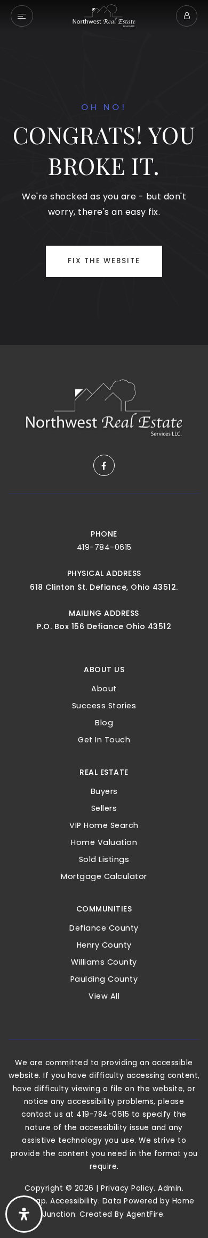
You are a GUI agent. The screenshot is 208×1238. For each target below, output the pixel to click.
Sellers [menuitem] (104, 808)
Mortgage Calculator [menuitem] (104, 876)
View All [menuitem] (104, 996)
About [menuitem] (104, 688)
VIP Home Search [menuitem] (104, 825)
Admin (170, 1188)
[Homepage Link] (104, 15)
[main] (104, 172)
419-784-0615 (104, 547)
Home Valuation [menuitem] (104, 842)
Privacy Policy (127, 1188)
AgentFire (145, 1214)
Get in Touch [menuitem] (104, 739)
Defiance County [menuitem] (104, 928)
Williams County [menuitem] (104, 962)
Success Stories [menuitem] (104, 705)
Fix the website (104, 261)
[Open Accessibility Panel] (24, 1214)
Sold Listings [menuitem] (104, 859)
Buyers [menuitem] (104, 791)
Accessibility (74, 1201)
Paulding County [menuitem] (104, 979)
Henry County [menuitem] (104, 945)
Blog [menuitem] (104, 722)
